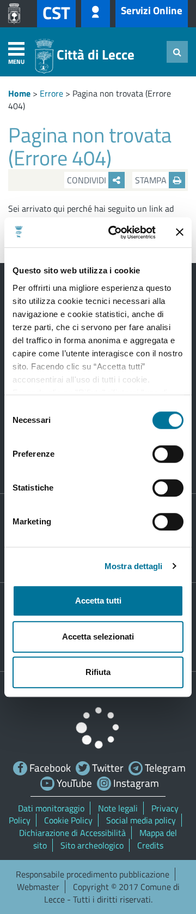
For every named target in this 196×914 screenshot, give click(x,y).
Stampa (152, 180)
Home (19, 93)
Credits (150, 845)
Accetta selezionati (98, 636)
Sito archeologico (92, 845)
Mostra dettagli (134, 566)
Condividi (87, 180)
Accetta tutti (98, 600)
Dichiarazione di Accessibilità (72, 832)
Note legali (118, 808)
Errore (51, 93)
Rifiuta (98, 672)
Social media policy (141, 820)
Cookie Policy (68, 820)
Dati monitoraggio (51, 808)
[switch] (167, 454)
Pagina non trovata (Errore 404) (89, 99)
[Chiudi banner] (179, 232)
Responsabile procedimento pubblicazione (92, 874)
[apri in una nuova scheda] (17, 13)
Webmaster (38, 886)
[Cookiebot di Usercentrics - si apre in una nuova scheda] (115, 232)
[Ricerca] (177, 51)
